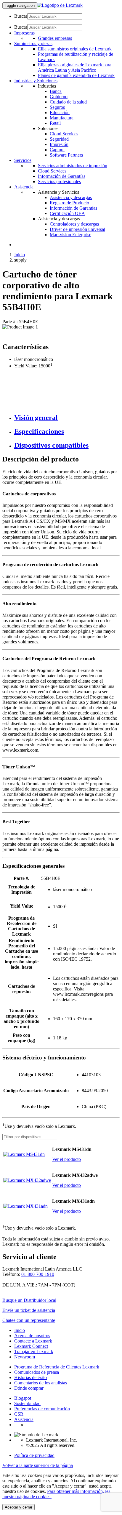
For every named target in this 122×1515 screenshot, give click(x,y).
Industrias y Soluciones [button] (35, 80)
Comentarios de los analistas (40, 1382)
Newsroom (24, 1356)
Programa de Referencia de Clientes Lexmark (56, 1366)
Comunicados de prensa (36, 1372)
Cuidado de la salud (68, 101)
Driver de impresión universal (77, 229)
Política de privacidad (34, 1455)
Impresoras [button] (24, 32)
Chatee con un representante (28, 1320)
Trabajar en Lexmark (33, 1351)
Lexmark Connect (31, 1346)
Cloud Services (64, 133)
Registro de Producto (69, 202)
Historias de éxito (30, 1377)
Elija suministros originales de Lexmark (75, 48)
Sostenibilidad (27, 1403)
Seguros (57, 107)
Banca (56, 91)
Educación (60, 112)
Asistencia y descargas (71, 197)
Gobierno (59, 96)
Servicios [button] (22, 160)
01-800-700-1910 (37, 1274)
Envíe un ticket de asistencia (28, 1310)
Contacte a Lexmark (33, 1340)
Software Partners (66, 154)
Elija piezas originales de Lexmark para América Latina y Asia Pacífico (74, 67)
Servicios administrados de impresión (72, 165)
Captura (57, 149)
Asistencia (23, 1419)
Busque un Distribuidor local (29, 1300)
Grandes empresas (55, 38)
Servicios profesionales (59, 181)
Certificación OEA (67, 213)
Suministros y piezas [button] (33, 43)
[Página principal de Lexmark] (60, 5)
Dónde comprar (29, 1388)
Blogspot (22, 1398)
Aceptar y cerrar (18, 1507)
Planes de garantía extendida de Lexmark (76, 75)
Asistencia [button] (23, 186)
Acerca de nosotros (32, 1335)
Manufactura (61, 117)
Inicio (19, 254)
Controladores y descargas (74, 223)
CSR (18, 1414)
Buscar (20, 16)
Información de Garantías (61, 176)
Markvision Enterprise (70, 234)
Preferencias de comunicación (42, 1408)
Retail (55, 123)
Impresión (59, 144)
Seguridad (59, 139)
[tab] (67, 418)
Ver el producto (66, 1159)
